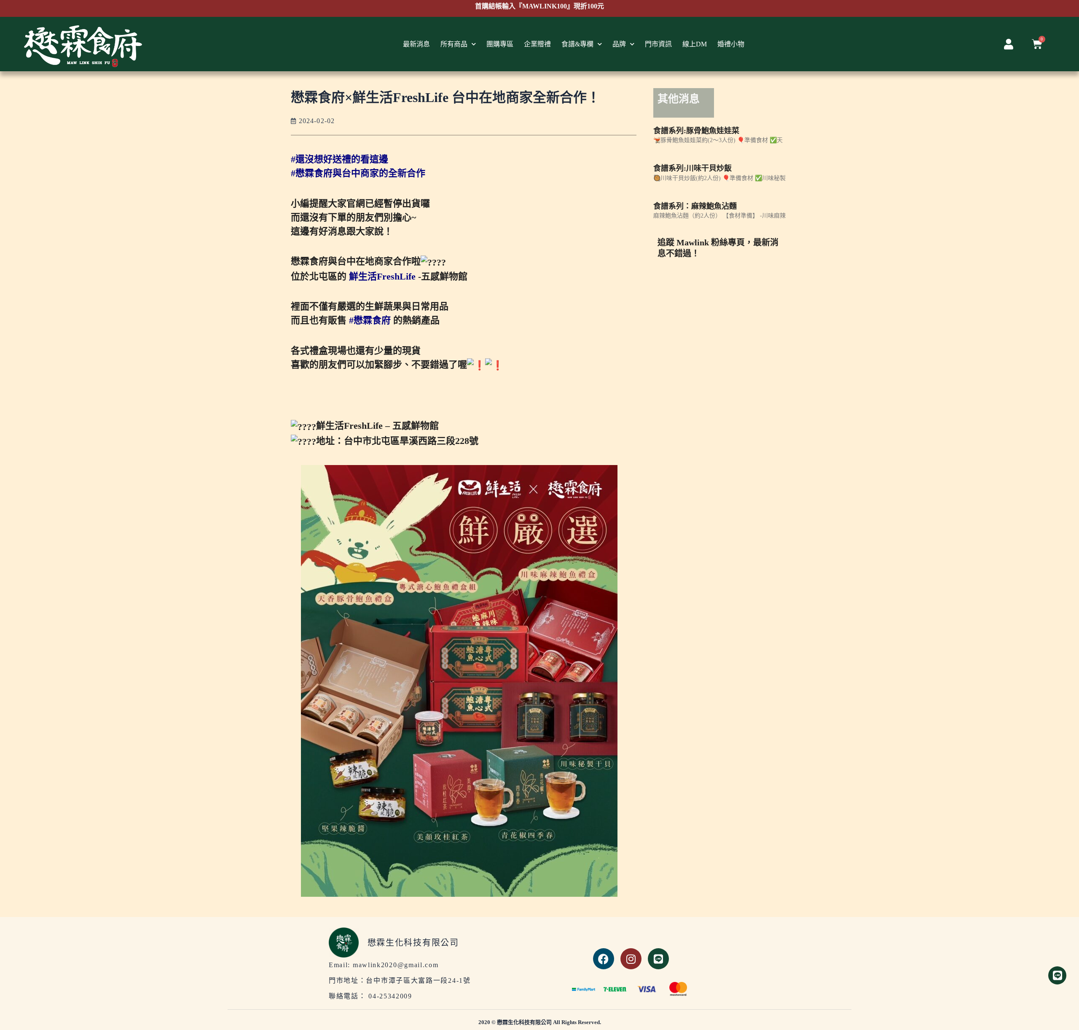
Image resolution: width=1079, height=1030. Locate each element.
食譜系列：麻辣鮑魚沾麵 (695, 206)
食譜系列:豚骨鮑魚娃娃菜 (696, 130)
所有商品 (453, 44)
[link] (382, 276)
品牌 (619, 44)
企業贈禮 (537, 44)
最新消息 (416, 44)
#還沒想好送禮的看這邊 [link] (339, 159)
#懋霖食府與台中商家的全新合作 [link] (358, 173)
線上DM (694, 44)
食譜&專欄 (577, 44)
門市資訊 (658, 44)
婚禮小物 (730, 44)
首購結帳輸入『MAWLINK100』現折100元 (539, 6)
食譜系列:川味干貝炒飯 (692, 168)
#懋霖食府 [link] (370, 320)
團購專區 (499, 44)
